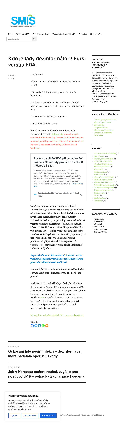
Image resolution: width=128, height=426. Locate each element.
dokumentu (57, 134)
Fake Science (99, 156)
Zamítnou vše (30, 415)
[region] (32, 406)
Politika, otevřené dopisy (103, 182)
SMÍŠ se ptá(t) (99, 193)
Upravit (14, 415)
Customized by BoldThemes (93, 415)
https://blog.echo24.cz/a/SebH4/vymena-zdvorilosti (56, 315)
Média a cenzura (100, 172)
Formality (83, 34)
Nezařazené (98, 175)
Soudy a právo (99, 198)
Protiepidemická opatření (104, 188)
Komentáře (12, 79)
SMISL (96, 196)
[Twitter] (36, 325)
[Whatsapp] (43, 325)
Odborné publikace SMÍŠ (103, 177)
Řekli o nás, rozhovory (103, 190)
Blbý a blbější (99, 125)
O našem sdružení (41, 34)
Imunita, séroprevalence (103, 159)
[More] (46, 325)
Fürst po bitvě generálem (104, 130)
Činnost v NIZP (22, 34)
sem (42, 297)
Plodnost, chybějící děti (103, 180)
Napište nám (96, 34)
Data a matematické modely (105, 154)
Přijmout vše (48, 415)
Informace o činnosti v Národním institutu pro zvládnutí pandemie (103, 164)
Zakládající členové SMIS (63, 34)
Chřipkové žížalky (101, 128)
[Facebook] (32, 325)
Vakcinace (98, 201)
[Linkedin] (39, 325)
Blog (10, 34)
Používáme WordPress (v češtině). (66, 415)
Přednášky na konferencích (105, 185)
